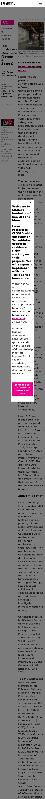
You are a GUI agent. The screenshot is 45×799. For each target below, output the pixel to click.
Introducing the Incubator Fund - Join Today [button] (22, 389)
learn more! (21, 278)
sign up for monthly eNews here (20, 318)
